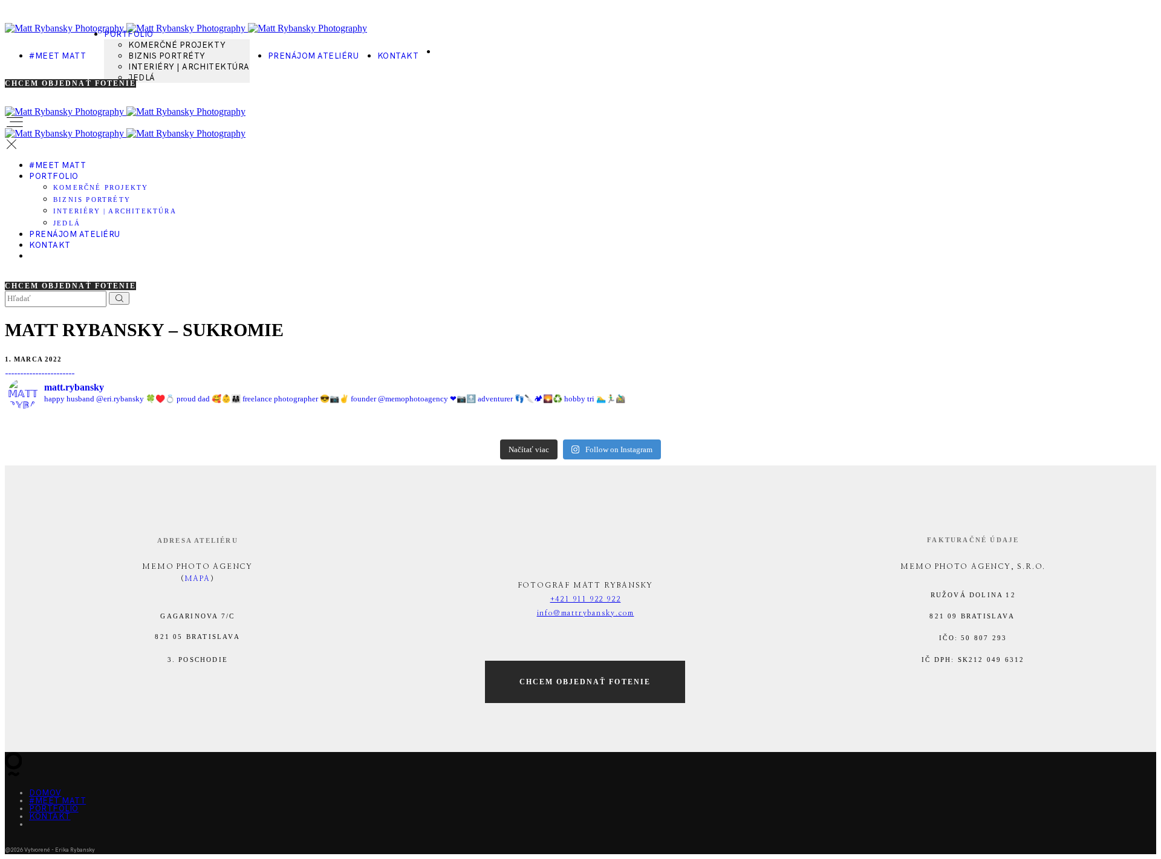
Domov (45, 793)
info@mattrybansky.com (585, 613)
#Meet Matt (57, 56)
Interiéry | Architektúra (188, 67)
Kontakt (398, 56)
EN (449, 57)
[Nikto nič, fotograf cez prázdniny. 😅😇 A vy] (103, 425)
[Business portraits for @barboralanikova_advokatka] (1057, 425)
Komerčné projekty (177, 45)
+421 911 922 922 (585, 599)
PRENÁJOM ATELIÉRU (313, 56)
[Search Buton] (119, 298)
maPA (197, 578)
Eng (41, 829)
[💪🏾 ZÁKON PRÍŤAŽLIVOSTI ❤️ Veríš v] (676, 425)
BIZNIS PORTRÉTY (167, 56)
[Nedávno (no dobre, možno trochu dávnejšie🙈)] (484, 425)
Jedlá (141, 78)
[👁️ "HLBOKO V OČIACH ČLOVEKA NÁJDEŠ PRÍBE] (866, 425)
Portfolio (129, 34)
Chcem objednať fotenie (70, 83)
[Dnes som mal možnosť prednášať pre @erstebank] (294, 425)
